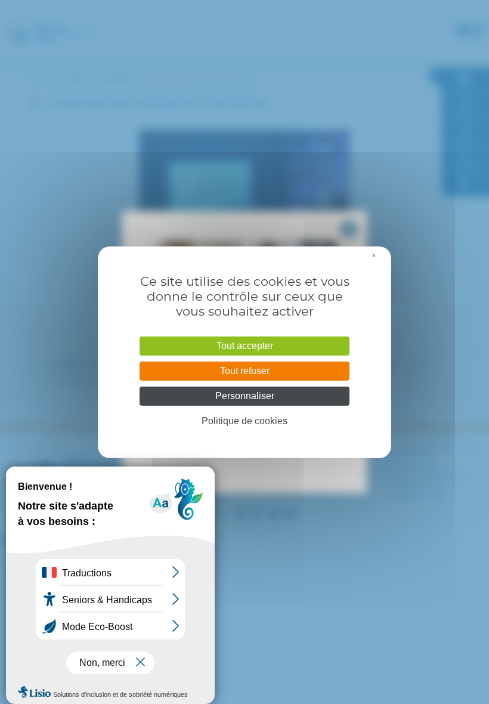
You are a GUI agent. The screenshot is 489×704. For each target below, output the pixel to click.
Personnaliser (244, 396)
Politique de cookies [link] (244, 421)
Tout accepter (244, 346)
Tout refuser (245, 371)
